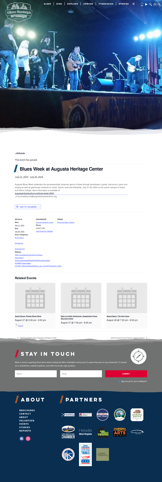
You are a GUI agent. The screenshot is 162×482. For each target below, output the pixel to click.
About (23, 417)
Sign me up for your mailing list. (134, 381)
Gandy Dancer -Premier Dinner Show (28, 316)
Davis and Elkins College (65, 222)
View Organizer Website (44, 231)
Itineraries (106, 4)
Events (24, 423)
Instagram (28, 438)
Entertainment (20, 249)
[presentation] (35, 298)
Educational (19, 243)
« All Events (20, 153)
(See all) (20, 326)
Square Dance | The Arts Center (118, 316)
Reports (25, 430)
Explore (72, 4)
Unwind (88, 4)
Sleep (47, 4)
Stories (124, 4)
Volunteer (26, 420)
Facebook (21, 438)
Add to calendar (28, 207)
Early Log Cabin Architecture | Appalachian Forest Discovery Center (79, 317)
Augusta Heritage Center (44, 222)
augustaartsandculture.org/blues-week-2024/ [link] (34, 193)
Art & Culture (19, 238)
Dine (59, 4)
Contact (25, 413)
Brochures (27, 410)
